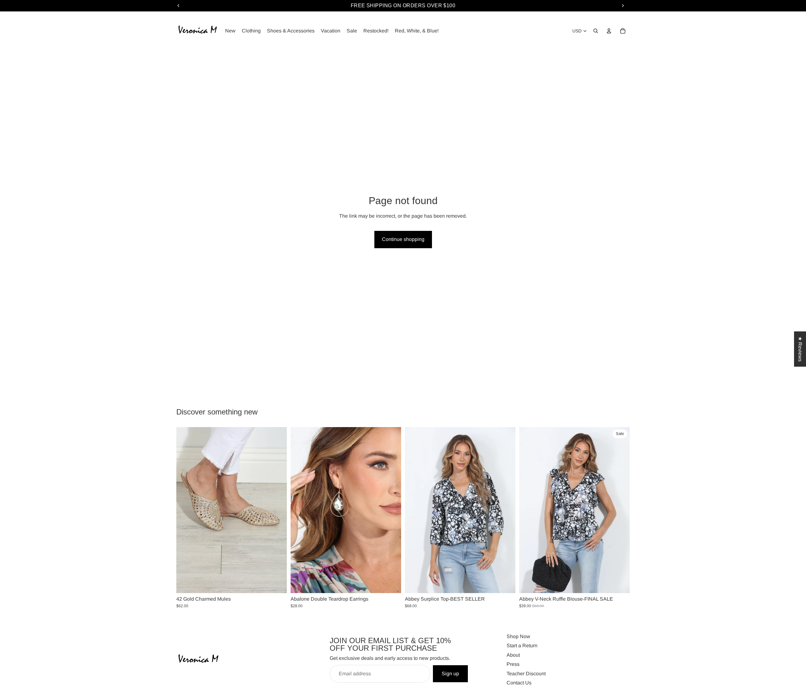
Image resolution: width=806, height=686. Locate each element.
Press (513, 664)
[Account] (609, 31)
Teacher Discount (526, 673)
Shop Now (518, 636)
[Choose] (277, 583)
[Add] (391, 583)
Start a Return (522, 645)
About (513, 654)
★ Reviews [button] (800, 349)
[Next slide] (277, 510)
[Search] (596, 31)
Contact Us (519, 682)
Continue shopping (403, 239)
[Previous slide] (185, 510)
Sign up (450, 673)
